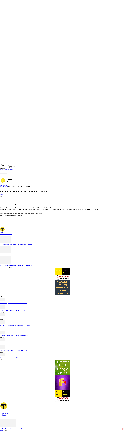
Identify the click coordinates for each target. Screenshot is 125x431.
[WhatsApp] (12, 198)
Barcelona (3, 217)
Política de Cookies (5, 415)
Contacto (3, 414)
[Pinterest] (8, 198)
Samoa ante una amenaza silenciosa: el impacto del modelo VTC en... (14, 350)
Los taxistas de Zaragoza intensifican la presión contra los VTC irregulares (15, 325)
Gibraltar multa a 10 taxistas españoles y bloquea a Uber (11, 428)
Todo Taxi (1, 194)
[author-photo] (2, 231)
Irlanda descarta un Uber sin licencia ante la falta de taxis (11, 343)
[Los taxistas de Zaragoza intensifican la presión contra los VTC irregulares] (2, 323)
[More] (19, 198)
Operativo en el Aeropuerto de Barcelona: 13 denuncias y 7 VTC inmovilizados (16, 265)
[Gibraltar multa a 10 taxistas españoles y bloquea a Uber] (8, 426)
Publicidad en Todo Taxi (6, 413)
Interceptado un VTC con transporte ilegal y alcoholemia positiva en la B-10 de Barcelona (18, 255)
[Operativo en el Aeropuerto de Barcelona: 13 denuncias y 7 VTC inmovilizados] (5, 263)
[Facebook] (103, 180)
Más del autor (9, 234)
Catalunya (6, 186)
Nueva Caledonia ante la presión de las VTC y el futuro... (11, 357)
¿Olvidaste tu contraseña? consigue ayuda (6, 169)
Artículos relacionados (3, 234)
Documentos (4, 412)
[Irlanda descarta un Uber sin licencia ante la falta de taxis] (2, 341)
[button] (124, 176)
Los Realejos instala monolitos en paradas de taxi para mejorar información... (15, 317)
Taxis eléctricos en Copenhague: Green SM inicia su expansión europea (14, 335)
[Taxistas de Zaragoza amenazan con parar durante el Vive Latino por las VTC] (2, 308)
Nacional (3, 186)
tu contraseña (11, 167)
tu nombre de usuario (12, 166)
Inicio (1, 186)
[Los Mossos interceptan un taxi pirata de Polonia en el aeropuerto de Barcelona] (5, 242)
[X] (106, 180)
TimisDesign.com (14, 417)
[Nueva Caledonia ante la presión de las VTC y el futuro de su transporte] (2, 355)
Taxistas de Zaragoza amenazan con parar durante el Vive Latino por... (14, 310)
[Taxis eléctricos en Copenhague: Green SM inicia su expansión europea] (2, 333)
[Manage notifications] (122, 429)
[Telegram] (105, 180)
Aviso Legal (4, 416)
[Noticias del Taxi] (7, 180)
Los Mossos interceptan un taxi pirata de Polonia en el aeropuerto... (13, 303)
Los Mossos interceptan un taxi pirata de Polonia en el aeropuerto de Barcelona (16, 244)
